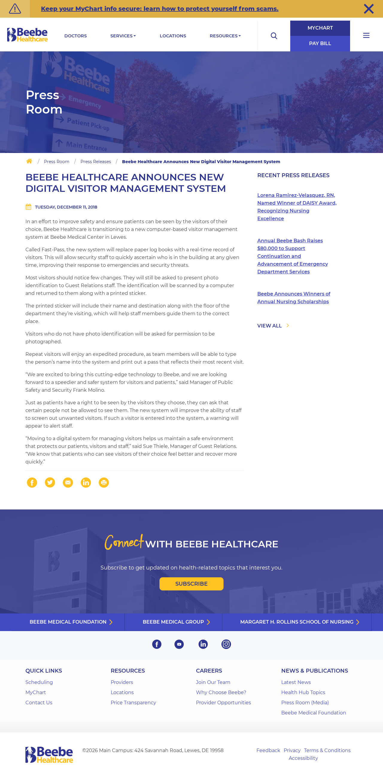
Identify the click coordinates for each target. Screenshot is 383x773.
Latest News (296, 682)
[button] (369, 8)
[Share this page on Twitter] (50, 482)
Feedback (268, 750)
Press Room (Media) (305, 702)
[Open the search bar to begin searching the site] (273, 36)
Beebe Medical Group (173, 622)
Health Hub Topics (303, 692)
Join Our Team (213, 682)
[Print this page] (103, 482)
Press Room (56, 161)
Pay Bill (320, 43)
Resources (224, 36)
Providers (122, 682)
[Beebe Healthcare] (27, 41)
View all (269, 326)
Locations (173, 36)
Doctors (75, 36)
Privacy (292, 750)
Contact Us (38, 702)
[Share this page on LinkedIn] (85, 482)
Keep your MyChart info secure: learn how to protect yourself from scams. (160, 8)
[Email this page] (68, 482)
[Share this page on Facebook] (32, 482)
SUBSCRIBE (191, 584)
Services (121, 36)
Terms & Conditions (327, 750)
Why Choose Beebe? (221, 692)
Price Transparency (133, 702)
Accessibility (303, 758)
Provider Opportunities (223, 702)
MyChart (320, 28)
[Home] (29, 162)
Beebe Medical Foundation (68, 622)
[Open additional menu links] (366, 36)
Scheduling (39, 682)
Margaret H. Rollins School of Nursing (296, 622)
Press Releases (95, 161)
